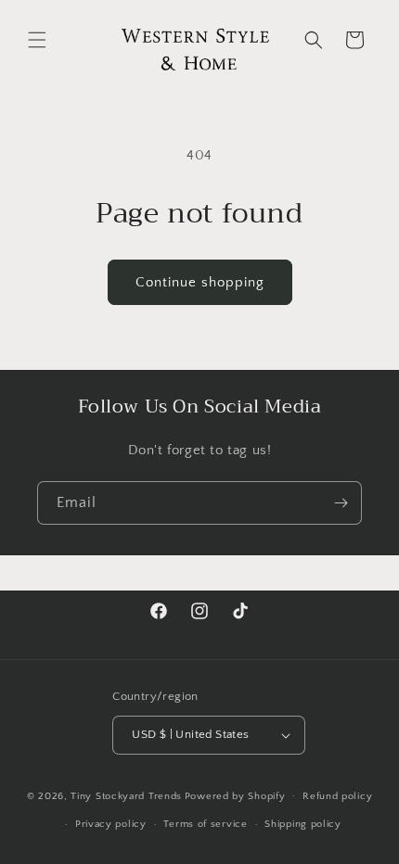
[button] (37, 39)
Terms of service (205, 824)
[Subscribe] (340, 503)
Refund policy (337, 796)
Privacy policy (111, 824)
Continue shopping (199, 282)
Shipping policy (302, 824)
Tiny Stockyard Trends (126, 795)
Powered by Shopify (235, 795)
